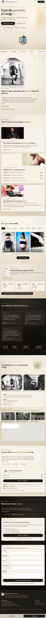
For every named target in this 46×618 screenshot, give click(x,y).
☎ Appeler (11, 616)
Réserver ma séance (8, 23)
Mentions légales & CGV (40, 604)
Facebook (14, 603)
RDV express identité (7, 278)
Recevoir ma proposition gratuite (23, 580)
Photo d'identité (38, 602)
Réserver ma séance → (23, 535)
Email (4, 560)
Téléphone (5, 555)
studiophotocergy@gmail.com (7, 601)
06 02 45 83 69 (12, 486)
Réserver (41, 1)
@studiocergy (8, 603)
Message (5, 571)
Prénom (4, 550)
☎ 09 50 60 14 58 (22, 23)
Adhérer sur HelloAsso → (23, 480)
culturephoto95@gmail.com (12, 488)
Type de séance (6, 565)
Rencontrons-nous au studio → (8, 109)
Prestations (37, 600)
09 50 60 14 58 (4, 600)
